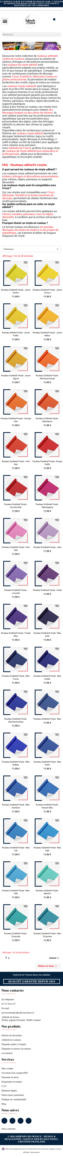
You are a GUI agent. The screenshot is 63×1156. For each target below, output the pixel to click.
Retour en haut (48, 966)
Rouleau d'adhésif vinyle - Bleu (47, 719)
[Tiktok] (29, 1121)
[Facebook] (4, 1121)
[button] (4, 21)
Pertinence (31, 249)
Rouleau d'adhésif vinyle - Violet (47, 590)
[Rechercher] (59, 34)
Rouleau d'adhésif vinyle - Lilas (47, 547)
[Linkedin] (20, 1121)
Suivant (54, 958)
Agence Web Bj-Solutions (40, 1139)
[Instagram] (12, 1121)
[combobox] (27, 34)
